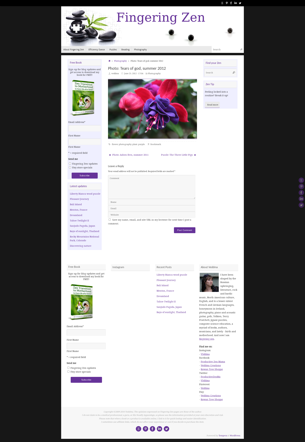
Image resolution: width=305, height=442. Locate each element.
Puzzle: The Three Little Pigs (177, 154)
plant (134, 144)
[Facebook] (231, 3)
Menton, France (78, 209)
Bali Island (76, 204)
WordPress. (235, 435)
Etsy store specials (82, 167)
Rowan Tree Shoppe (212, 369)
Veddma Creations (211, 365)
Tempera (223, 435)
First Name (74, 135)
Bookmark (155, 144)
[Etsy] (222, 3)
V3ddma (205, 354)
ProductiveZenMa (210, 376)
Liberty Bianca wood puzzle (85, 193)
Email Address (76, 122)
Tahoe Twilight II (79, 220)
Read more (212, 104)
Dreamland (76, 215)
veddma (115, 73)
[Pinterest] (226, 3)
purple (141, 144)
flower (115, 144)
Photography (120, 61)
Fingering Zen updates (85, 163)
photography (125, 144)
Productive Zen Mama (213, 361)
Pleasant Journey (79, 198)
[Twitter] (240, 3)
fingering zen (206, 338)
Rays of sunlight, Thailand (84, 231)
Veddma (205, 388)
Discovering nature (80, 245)
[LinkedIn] (235, 3)
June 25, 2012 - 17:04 (133, 73)
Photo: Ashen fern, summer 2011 (130, 154)
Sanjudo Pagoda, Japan (82, 225)
